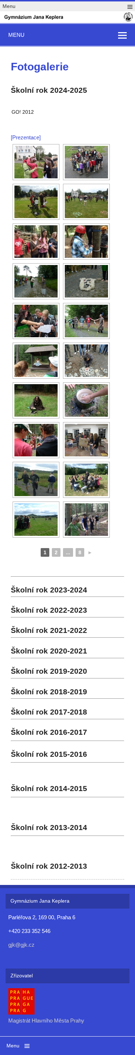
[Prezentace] (26, 137)
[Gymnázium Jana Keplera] (67, 20)
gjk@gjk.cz (21, 945)
